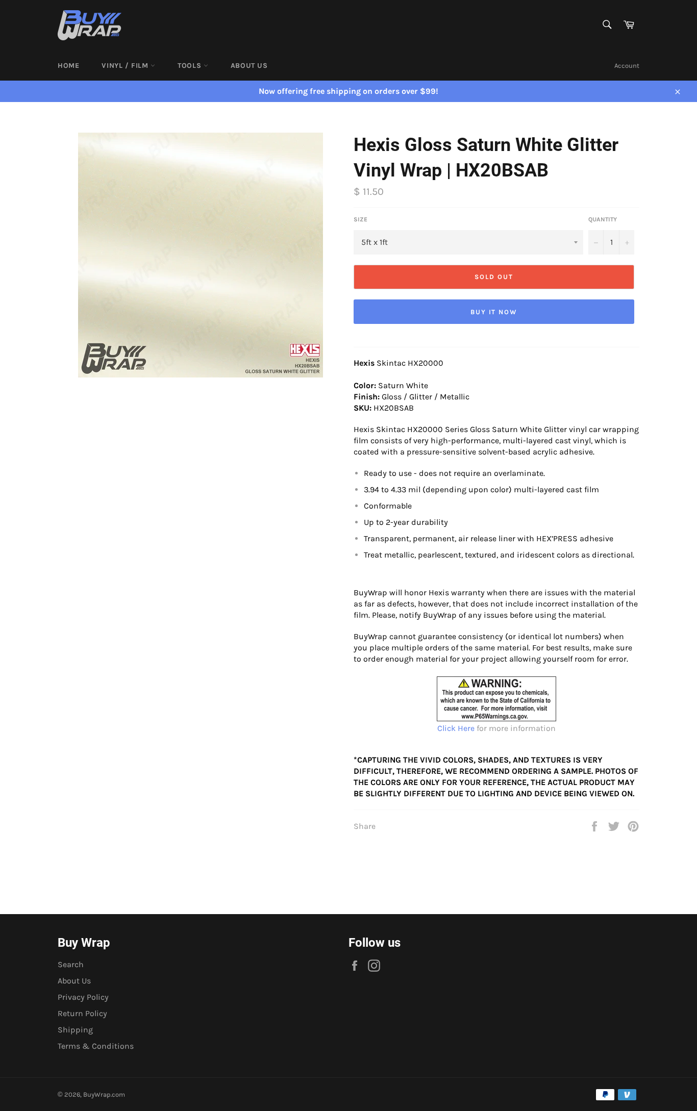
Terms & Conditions (96, 1046)
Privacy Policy (83, 997)
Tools (191, 65)
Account (626, 65)
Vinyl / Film (126, 65)
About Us (249, 65)
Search (71, 964)
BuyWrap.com (104, 1094)
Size (360, 219)
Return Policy (82, 1013)
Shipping (75, 1029)
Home (68, 65)
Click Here (456, 728)
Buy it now (494, 312)
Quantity (602, 219)
